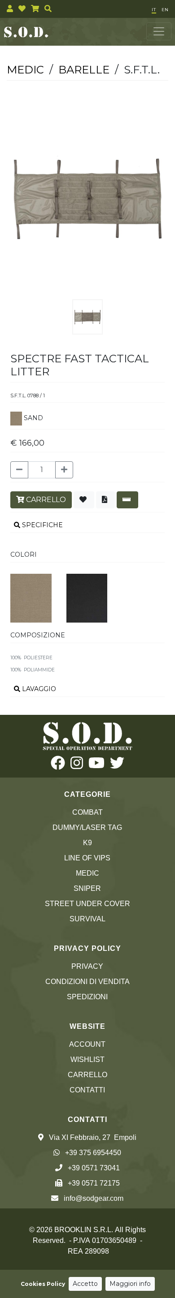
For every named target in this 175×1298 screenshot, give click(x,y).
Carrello (87, 1075)
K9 (87, 843)
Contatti (87, 1090)
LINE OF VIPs (87, 858)
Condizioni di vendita (87, 981)
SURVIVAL (87, 919)
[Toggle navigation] (158, 31)
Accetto (85, 1284)
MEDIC (87, 873)
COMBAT (87, 812)
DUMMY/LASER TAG (87, 827)
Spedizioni (87, 997)
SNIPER (87, 888)
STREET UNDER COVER (87, 903)
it (154, 10)
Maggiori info (130, 1284)
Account (87, 1044)
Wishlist (87, 1059)
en (165, 10)
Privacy (87, 966)
